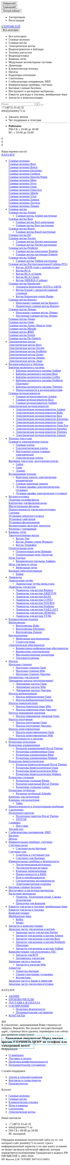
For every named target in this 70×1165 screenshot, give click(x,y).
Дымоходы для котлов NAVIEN (35, 603)
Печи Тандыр (17, 557)
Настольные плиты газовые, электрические (33, 453)
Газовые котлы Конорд (23, 299)
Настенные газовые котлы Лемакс (37, 315)
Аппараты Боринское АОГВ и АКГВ (38, 286)
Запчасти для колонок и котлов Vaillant (39, 948)
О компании (16, 1055)
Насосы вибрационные (23, 693)
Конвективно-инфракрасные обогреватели (42, 648)
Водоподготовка (19, 496)
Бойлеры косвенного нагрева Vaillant (38, 370)
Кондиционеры (18, 635)
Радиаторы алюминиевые (24, 745)
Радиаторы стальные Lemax (33, 787)
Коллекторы (23, 977)
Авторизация (17, 17)
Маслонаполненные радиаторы (35, 654)
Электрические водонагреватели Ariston (40, 409)
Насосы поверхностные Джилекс (36, 709)
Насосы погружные (21, 719)
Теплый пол (16, 829)
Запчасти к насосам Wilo (31, 964)
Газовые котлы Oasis (21, 322)
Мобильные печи (26, 567)
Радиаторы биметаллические (26, 761)
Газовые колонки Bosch (23, 167)
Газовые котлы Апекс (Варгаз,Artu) (30, 325)
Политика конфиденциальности (28, 1061)
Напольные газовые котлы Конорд (37, 302)
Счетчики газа (17, 851)
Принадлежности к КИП (31, 874)
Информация (9, 1049)
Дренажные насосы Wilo (31, 686)
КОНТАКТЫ (17, 1015)
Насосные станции (20, 664)
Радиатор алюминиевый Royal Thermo (39, 748)
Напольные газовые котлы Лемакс (37, 312)
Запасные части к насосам (25, 961)
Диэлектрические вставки (32, 867)
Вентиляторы (17, 622)
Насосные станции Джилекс (33, 674)
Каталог (6, 1089)
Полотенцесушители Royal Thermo (37, 816)
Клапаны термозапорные (31, 870)
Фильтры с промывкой (22, 528)
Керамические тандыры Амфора (35, 561)
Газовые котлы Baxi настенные (35, 225)
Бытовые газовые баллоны (25, 887)
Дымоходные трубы (21, 580)
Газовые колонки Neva (22, 183)
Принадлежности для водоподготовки (32, 509)
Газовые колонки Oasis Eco (25, 189)
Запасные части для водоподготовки (31, 983)
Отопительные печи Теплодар (34, 554)
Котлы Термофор (26, 544)
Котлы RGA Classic (27, 277)
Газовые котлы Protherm (23, 247)
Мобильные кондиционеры (32, 638)
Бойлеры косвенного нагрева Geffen (38, 377)
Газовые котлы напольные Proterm (37, 251)
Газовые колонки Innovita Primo (28, 176)
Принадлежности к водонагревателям (39, 390)
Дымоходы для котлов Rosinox (34, 590)
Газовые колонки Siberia (23, 193)
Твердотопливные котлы (24, 535)
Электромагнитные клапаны (33, 883)
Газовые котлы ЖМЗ (21, 331)
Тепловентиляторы (27, 657)
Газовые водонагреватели (24, 393)
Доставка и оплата (20, 1058)
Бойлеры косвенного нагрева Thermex (39, 386)
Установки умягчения (22, 519)
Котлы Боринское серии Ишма (34, 296)
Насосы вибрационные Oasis (33, 696)
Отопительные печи (21, 548)
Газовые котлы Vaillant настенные (36, 260)
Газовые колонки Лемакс (24, 205)
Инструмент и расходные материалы (31, 890)
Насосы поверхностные (23, 703)
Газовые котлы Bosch (22, 228)
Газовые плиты (25, 444)
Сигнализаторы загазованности (35, 880)
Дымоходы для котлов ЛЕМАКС (36, 612)
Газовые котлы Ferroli (22, 335)
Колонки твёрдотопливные (25, 570)
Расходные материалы (22, 893)
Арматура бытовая (27, 971)
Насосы (13, 661)
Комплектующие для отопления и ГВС (32, 951)
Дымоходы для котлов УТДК (33, 615)
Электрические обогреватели (27, 645)
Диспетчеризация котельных (33, 864)
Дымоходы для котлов (22, 586)
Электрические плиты (29, 457)
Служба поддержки (13, 1070)
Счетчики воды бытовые (31, 848)
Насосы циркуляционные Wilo (34, 735)
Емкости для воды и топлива (26, 909)
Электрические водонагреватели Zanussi (41, 435)
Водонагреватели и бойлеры (26, 364)
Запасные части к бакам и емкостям (30, 980)
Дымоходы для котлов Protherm (35, 606)
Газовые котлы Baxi (21, 218)
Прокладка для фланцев (30, 903)
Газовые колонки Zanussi (24, 199)
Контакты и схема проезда (25, 1080)
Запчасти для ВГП (27, 954)
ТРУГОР (21, 819)
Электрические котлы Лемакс (27, 357)
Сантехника (16, 809)
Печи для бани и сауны (23, 564)
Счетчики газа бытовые (30, 858)
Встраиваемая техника (22, 473)
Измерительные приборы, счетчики (30, 841)
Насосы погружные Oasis (31, 722)
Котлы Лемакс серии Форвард (34, 541)
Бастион (14, 835)
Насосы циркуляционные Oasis (35, 732)
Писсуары (22, 825)
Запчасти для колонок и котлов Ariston (39, 935)
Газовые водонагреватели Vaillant (36, 402)
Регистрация (16, 20)
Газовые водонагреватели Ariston (36, 396)
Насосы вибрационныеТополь (34, 699)
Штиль (13, 838)
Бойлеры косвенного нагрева (26, 367)
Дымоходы (15, 577)
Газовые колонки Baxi (22, 164)
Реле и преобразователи (30, 877)
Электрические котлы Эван (25, 360)
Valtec (19, 803)
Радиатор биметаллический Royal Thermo (41, 764)
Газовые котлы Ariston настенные (36, 215)
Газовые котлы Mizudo (22, 328)
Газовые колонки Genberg (24, 173)
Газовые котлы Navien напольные (36, 241)
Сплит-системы (25, 641)
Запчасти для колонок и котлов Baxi (38, 938)
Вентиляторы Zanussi (29, 632)
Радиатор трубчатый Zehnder (33, 793)
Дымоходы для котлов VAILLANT (37, 609)
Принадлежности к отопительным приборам (36, 806)
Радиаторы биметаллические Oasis (37, 767)
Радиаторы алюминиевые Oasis (35, 751)
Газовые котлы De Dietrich (25, 338)
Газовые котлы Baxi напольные (35, 222)
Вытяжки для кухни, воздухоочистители (33, 461)
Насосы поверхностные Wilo (33, 706)
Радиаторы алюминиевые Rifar (35, 754)
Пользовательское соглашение (34, 1012)
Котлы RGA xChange (28, 273)
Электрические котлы (22, 341)
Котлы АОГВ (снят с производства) (37, 267)
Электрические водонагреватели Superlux (41, 428)
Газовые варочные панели (32, 483)
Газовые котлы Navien (22, 238)
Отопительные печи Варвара (33, 551)
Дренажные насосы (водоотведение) (31, 680)
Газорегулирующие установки (34, 974)
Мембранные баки (20, 916)
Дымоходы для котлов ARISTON (36, 593)
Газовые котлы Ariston (22, 212)
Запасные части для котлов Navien (37, 932)
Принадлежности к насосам (26, 738)
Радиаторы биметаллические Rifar (37, 770)
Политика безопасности (30, 1009)
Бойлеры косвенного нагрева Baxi (37, 373)
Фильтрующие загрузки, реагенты (29, 525)
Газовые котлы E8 (20, 235)
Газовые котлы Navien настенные (36, 244)
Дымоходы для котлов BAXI (33, 596)
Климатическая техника (23, 619)
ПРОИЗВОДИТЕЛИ (21, 999)
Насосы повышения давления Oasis (37, 716)
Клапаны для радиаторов (24, 799)
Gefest (19, 464)
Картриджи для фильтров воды (28, 502)
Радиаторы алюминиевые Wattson (36, 758)
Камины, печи (17, 532)
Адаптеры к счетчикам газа (32, 854)
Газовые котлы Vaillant (22, 257)
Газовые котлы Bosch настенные (36, 231)
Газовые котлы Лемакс (22, 309)
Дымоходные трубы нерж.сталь (35, 583)
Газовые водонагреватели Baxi (34, 399)
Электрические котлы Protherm (27, 351)
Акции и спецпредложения (25, 1077)
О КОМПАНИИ (19, 1005)
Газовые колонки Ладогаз (24, 202)
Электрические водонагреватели (29, 406)
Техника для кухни (20, 438)
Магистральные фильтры (24, 506)
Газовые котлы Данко (22, 318)
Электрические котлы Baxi (25, 344)
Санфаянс (15, 822)
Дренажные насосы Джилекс (33, 690)
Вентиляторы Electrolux (30, 628)
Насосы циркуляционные (24, 728)
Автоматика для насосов (24, 677)
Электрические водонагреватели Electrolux (42, 419)
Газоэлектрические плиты (32, 448)
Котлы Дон (22, 538)
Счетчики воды (18, 845)
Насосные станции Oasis (31, 667)
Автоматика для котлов (30, 958)
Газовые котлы (18, 209)
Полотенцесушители (21, 812)
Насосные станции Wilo (30, 670)
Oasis (19, 467)
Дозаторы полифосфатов (24, 499)
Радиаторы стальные (21, 777)
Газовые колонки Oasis (23, 186)
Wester (20, 922)
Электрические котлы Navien (26, 348)
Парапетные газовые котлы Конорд (37, 306)
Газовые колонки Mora (22, 180)
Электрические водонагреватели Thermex (41, 431)
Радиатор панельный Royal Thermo (37, 783)
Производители (18, 1083)
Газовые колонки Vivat (22, 196)
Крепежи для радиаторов (24, 796)
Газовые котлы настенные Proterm (36, 254)
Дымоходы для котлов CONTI (34, 599)
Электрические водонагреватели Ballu (39, 412)
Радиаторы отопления (22, 741)
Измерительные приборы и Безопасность (34, 861)
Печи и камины (18, 1105)
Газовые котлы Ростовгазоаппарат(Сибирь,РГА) (38, 264)
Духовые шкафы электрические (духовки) (41, 493)
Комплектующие (19, 912)
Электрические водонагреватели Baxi (39, 415)
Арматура (15, 967)
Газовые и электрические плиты (28, 441)
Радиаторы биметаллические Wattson (38, 774)
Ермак (20, 574)
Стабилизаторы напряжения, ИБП (30, 832)
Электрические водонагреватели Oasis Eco (42, 425)
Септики (14, 512)
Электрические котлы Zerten (26, 354)
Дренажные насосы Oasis (31, 683)
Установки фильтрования (24, 522)
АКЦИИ (14, 996)
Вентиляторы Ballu (27, 625)
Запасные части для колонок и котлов (32, 929)
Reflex (19, 919)
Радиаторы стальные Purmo (32, 780)
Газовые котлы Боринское (24, 283)
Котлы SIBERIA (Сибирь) (31, 280)
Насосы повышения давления (27, 712)
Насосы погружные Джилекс (34, 725)
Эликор (20, 470)
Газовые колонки (19, 160)
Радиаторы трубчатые (22, 790)
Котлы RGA (23, 270)
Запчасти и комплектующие (26, 925)
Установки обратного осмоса (26, 515)
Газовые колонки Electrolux (25, 170)
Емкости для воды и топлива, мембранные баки (38, 906)
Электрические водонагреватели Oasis (39, 422)
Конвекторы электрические (33, 651)
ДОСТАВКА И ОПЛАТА (24, 1002)
